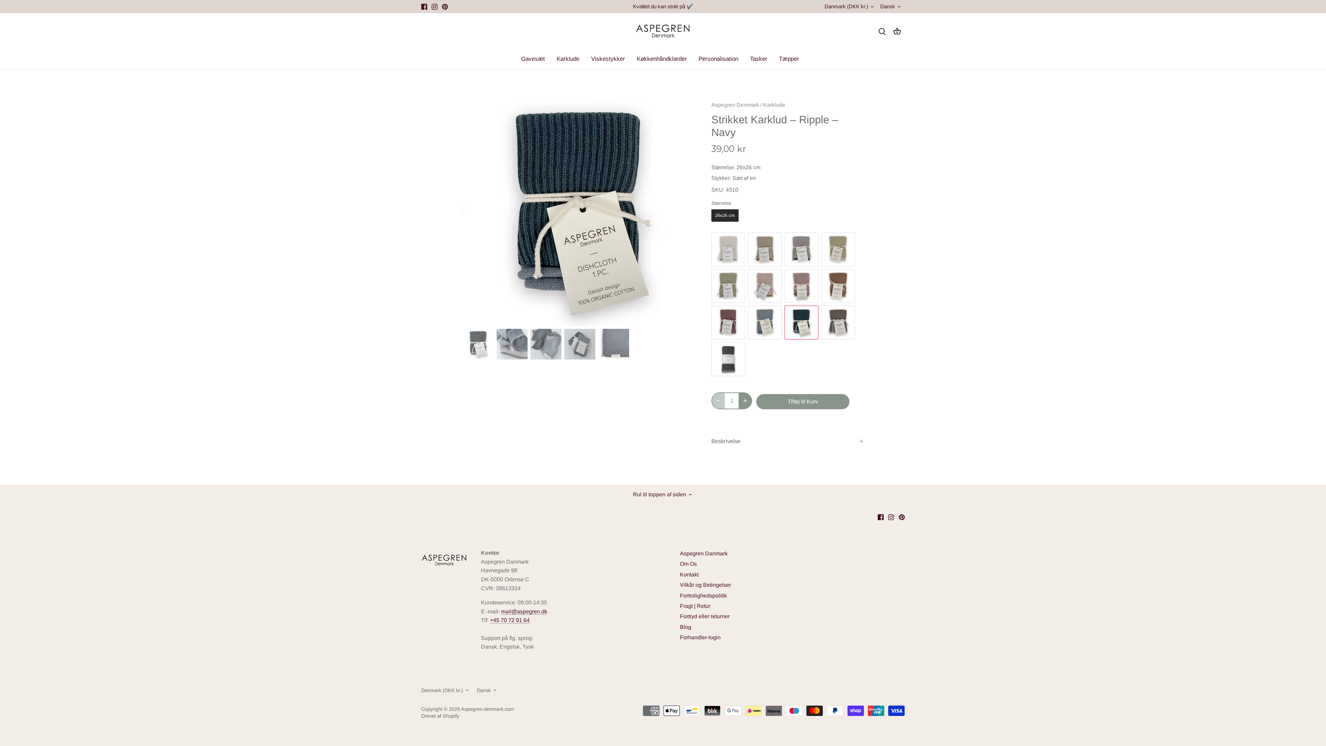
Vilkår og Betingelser (705, 585)
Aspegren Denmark (735, 105)
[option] (579, 210)
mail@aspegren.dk (524, 611)
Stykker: (721, 178)
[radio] (725, 215)
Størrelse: (723, 167)
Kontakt (689, 574)
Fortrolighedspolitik (703, 596)
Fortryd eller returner (705, 616)
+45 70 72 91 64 (510, 620)
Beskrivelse (725, 441)
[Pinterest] (445, 6)
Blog (685, 627)
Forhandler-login (700, 637)
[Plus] (745, 401)
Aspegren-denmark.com (487, 709)
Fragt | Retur (695, 606)
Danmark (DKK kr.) (846, 6)
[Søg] (882, 31)
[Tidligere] (473, 210)
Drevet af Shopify (440, 716)
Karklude (774, 105)
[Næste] (684, 210)
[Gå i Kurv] (897, 31)
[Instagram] (435, 6)
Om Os (688, 564)
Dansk (887, 6)
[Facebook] (424, 6)
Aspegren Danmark (704, 553)
